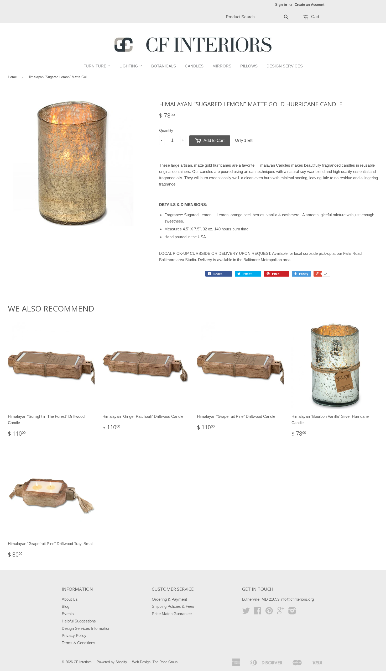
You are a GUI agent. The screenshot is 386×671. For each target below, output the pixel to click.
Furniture (95, 66)
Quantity (166, 130)
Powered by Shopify (112, 662)
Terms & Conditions (78, 643)
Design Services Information (86, 628)
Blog (65, 606)
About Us (70, 599)
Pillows (249, 66)
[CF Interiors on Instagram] (292, 612)
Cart (314, 16)
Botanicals (163, 66)
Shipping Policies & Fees (173, 606)
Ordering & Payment (169, 599)
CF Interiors (83, 662)
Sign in (281, 5)
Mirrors (221, 66)
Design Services (285, 66)
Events (68, 613)
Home (12, 77)
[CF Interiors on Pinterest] (269, 612)
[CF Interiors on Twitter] (246, 612)
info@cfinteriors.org (297, 599)
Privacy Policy (74, 635)
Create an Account (309, 5)
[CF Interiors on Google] (281, 612)
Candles (194, 66)
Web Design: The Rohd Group (155, 662)
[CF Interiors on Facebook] (258, 612)
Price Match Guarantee (172, 613)
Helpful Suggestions (79, 621)
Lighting (129, 66)
